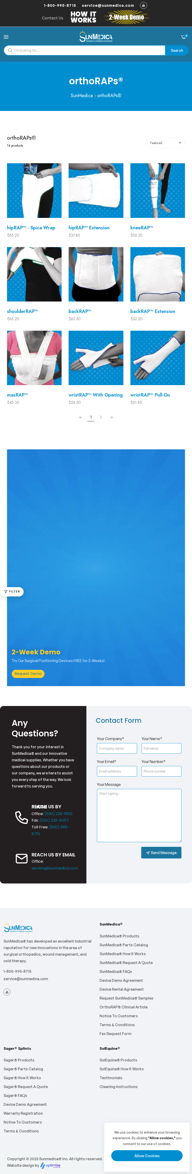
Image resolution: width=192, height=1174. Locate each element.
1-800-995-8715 (17, 971)
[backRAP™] (96, 276)
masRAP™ (17, 395)
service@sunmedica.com (55, 868)
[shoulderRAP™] (34, 276)
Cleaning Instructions (119, 1086)
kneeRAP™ (141, 228)
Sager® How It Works (22, 1077)
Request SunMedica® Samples (126, 998)
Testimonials (111, 1077)
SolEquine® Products (118, 1060)
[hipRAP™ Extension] (96, 192)
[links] (144, 5)
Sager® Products (19, 1060)
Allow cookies (147, 1155)
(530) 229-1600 (58, 813)
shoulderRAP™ (22, 311)
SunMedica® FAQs (116, 971)
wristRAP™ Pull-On (150, 395)
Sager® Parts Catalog (23, 1069)
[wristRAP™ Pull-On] (157, 360)
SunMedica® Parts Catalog (124, 945)
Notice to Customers (119, 1016)
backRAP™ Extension (152, 311)
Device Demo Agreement (121, 980)
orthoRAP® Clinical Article (124, 1007)
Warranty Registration (23, 1113)
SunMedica (82, 96)
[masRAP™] (34, 360)
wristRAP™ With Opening (96, 395)
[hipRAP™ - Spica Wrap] (34, 192)
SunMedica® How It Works (123, 953)
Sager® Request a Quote (26, 1086)
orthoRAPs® (109, 96)
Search (177, 50)
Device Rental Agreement (122, 989)
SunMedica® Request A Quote (126, 962)
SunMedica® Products (119, 936)
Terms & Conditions (117, 1024)
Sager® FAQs (15, 1095)
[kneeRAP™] (157, 192)
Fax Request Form (115, 1033)
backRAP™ (80, 311)
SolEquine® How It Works (122, 1069)
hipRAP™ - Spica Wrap (31, 228)
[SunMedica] (96, 36)
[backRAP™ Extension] (157, 276)
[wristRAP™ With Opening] (96, 360)
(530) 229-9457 (54, 820)
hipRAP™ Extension (89, 228)
